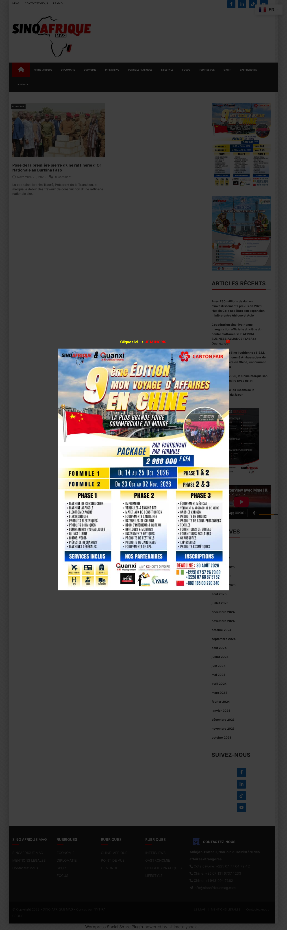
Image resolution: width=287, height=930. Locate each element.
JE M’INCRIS (155, 342)
